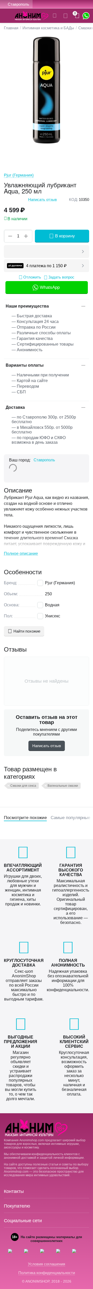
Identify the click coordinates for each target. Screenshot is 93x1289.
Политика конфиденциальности (46, 1273)
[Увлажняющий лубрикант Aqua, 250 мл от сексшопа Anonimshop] (46, 89)
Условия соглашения (46, 1264)
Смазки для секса (23, 785)
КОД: (73, 199)
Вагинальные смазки (63, 785)
